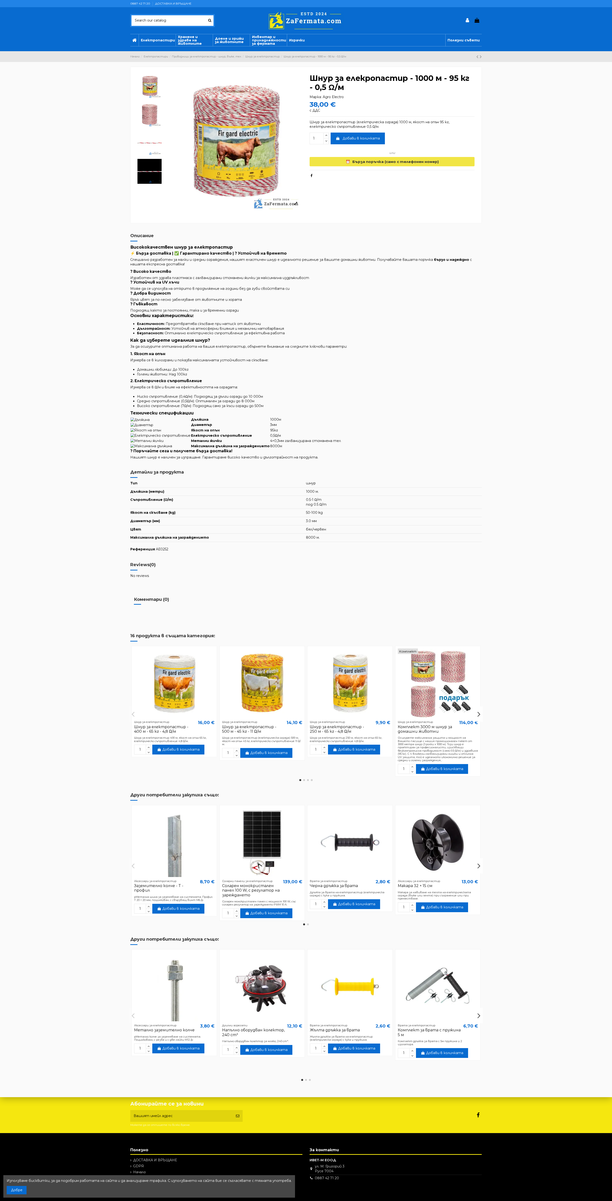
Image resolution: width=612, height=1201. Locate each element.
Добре (16, 1190)
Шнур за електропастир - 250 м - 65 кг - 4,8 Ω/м (337, 729)
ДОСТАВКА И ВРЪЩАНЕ (173, 3)
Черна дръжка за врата (334, 885)
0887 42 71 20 (140, 3)
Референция (142, 549)
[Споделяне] (311, 175)
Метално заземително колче (164, 1030)
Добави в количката (361, 138)
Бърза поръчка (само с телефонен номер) (392, 161)
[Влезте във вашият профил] (467, 20)
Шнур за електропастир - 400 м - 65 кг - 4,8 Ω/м (161, 729)
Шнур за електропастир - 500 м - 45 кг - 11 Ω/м (249, 729)
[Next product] (481, 57)
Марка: (316, 97)
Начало (139, 1172)
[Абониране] (238, 1116)
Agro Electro (333, 97)
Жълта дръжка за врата (335, 1030)
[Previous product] (478, 57)
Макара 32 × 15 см (415, 885)
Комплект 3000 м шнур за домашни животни (425, 729)
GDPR (138, 1166)
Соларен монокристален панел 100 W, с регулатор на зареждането (251, 890)
